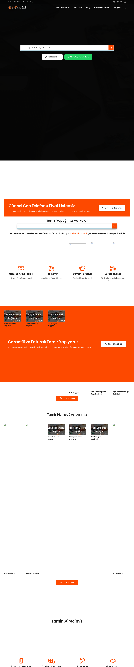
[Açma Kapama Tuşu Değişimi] (121, 244)
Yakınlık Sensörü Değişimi (10, 324)
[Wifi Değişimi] (77, 245)
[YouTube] (121, 2)
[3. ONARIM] (82, 661)
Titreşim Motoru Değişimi (32, 324)
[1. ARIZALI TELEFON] (21, 661)
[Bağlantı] (17, 7)
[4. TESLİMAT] (113, 661)
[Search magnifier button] (111, 47)
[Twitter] (118, 2)
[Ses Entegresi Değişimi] (56, 312)
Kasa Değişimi (9, 573)
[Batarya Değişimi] (34, 425)
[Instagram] (125, 2)
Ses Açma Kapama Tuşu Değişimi (98, 393)
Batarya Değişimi (32, 573)
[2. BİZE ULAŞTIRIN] (52, 661)
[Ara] (125, 7)
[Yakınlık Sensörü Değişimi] (12, 312)
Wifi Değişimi (74, 393)
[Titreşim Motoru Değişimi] (34, 312)
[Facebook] (114, 2)
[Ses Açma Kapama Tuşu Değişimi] (99, 244)
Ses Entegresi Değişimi (53, 324)
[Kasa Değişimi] (12, 425)
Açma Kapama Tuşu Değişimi (121, 393)
